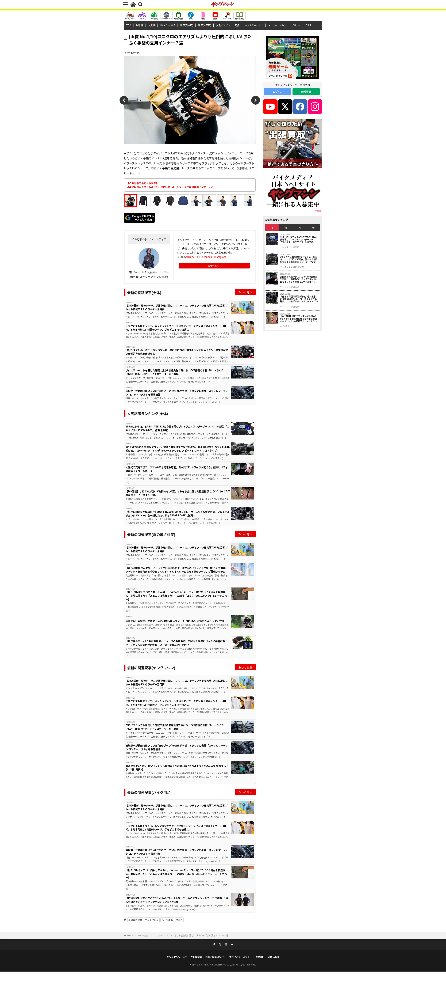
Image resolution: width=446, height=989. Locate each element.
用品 (237, 25)
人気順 (151, 25)
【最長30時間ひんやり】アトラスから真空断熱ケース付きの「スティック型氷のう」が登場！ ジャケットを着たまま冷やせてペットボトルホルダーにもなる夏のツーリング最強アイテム (177, 569)
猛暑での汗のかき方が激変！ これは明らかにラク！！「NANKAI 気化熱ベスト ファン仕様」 (176, 620)
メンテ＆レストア (277, 25)
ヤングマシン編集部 (289, 247)
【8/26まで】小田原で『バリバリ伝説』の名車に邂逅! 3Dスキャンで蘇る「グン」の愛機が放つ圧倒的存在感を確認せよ (177, 351)
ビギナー (296, 25)
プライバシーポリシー (240, 957)
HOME (130, 935)
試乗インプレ (223, 25)
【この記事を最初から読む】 (170, 184)
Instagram (220, 257)
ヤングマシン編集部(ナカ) (292, 267)
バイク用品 (167, 919)
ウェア (179, 919)
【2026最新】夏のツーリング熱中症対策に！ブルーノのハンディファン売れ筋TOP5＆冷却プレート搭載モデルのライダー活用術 (177, 307)
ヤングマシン (152, 919)
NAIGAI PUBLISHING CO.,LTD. (220, 964)
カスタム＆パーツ (254, 25)
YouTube (190, 257)
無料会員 (306, 91)
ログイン (278, 91)
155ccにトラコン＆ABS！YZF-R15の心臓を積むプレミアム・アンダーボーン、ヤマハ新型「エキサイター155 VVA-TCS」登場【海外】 (177, 428)
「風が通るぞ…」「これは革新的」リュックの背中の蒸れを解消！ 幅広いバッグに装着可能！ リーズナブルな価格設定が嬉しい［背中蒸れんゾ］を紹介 (176, 642)
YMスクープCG (167, 25)
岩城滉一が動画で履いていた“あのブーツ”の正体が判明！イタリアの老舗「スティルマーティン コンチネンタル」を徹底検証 (177, 392)
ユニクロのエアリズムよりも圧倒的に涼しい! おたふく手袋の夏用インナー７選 (191, 935)
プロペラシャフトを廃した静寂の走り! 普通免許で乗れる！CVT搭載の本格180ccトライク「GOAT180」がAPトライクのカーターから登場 (175, 372)
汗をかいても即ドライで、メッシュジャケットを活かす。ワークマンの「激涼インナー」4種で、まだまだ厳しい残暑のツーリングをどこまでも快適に (176, 327)
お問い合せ (273, 957)
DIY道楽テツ (286, 326)
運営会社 (259, 957)
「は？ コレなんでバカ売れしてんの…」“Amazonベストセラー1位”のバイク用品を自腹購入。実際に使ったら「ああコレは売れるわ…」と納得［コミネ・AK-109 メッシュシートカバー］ (176, 595)
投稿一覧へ (213, 265)
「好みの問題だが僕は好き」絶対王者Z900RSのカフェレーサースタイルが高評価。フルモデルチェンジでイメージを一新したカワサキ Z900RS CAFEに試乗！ (178, 513)
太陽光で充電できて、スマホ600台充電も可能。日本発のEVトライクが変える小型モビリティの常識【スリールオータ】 (177, 469)
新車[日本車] (186, 25)
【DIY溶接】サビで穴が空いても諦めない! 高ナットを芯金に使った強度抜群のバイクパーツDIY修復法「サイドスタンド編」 (178, 493)
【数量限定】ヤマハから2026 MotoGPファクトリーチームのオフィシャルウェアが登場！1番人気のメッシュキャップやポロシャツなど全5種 (177, 899)
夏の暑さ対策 (135, 919)
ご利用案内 (196, 957)
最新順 (139, 25)
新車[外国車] (204, 25)
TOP (128, 25)
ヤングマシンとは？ (177, 957)
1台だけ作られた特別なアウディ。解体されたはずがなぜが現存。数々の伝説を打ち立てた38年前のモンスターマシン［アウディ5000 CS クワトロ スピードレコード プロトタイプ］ (178, 448)
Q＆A (308, 25)
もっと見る (245, 292)
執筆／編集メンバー (215, 957)
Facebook (206, 257)
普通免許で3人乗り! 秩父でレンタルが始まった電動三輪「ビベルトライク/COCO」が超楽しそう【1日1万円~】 (177, 767)
